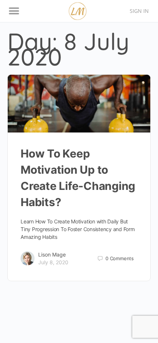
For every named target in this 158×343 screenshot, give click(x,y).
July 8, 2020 (53, 262)
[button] (14, 11)
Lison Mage (52, 254)
